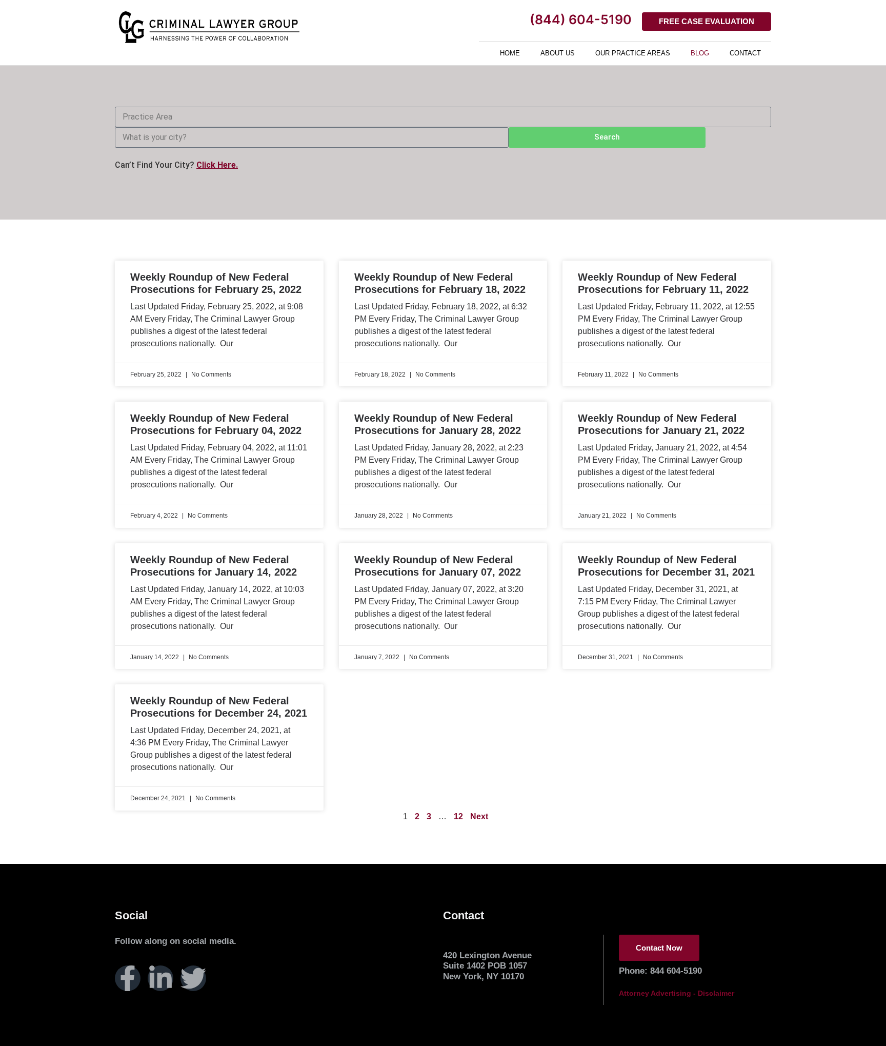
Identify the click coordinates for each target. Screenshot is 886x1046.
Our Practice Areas (632, 53)
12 (458, 816)
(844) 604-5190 (581, 19)
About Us (557, 53)
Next (479, 816)
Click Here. (217, 165)
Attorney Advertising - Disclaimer (676, 993)
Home (510, 53)
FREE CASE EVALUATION (706, 21)
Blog (700, 53)
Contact (745, 53)
